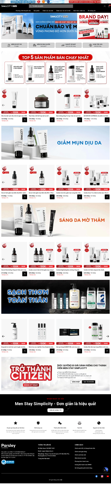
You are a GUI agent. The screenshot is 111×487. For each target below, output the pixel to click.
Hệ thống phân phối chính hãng (83, 468)
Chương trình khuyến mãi (23, 11)
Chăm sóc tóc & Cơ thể (63, 11)
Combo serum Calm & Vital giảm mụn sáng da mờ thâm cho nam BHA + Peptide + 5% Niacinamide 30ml (14, 270)
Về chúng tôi (91, 11)
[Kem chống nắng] (39, 26)
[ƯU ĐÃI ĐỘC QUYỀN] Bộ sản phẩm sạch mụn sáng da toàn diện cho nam (96, 116)
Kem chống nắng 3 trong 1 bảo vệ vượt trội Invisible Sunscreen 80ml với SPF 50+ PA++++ (42, 116)
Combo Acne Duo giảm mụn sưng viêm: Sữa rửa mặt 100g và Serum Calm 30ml (41, 193)
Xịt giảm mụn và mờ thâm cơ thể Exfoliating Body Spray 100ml (96, 347)
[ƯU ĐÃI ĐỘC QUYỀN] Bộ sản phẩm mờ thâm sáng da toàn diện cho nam (68, 116)
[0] (109, 6)
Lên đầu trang (106, 486)
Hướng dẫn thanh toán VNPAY (83, 464)
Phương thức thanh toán (82, 461)
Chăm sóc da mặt (48, 11)
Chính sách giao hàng (81, 451)
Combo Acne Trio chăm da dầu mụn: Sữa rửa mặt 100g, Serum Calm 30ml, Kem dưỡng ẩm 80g (69, 193)
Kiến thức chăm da (79, 11)
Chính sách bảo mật (80, 455)
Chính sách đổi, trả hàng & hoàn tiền (85, 448)
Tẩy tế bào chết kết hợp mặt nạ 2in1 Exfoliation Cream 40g (11, 116)
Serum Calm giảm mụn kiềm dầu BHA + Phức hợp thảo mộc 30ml (13, 193)
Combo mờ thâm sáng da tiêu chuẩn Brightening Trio (66, 270)
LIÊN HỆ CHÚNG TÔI (55, 410)
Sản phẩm (37, 11)
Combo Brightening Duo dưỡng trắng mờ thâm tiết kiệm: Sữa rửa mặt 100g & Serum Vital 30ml (41, 270)
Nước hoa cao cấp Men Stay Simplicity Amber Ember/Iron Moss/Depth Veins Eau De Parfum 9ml (14, 347)
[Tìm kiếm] (30, 6)
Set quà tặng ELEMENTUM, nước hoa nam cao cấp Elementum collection (40, 347)
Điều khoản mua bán (80, 458)
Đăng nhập (76, 382)
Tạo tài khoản (88, 382)
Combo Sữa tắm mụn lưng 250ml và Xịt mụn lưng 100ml (68, 347)
